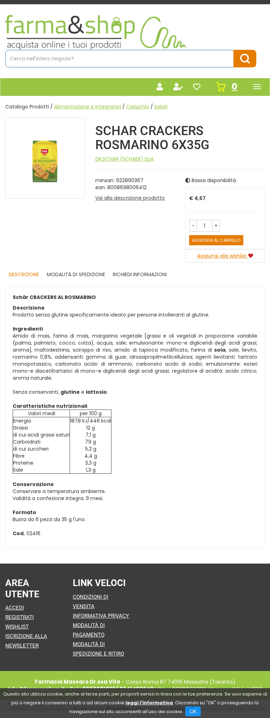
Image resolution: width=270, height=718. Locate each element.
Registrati (19, 617)
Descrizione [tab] (24, 274)
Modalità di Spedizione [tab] (76, 274)
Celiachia (137, 106)
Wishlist (17, 627)
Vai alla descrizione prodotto (130, 197)
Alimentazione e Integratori (87, 106)
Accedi (14, 608)
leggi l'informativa (149, 702)
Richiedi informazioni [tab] (140, 274)
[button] (193, 226)
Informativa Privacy (101, 616)
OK (193, 711)
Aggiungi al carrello (216, 240)
